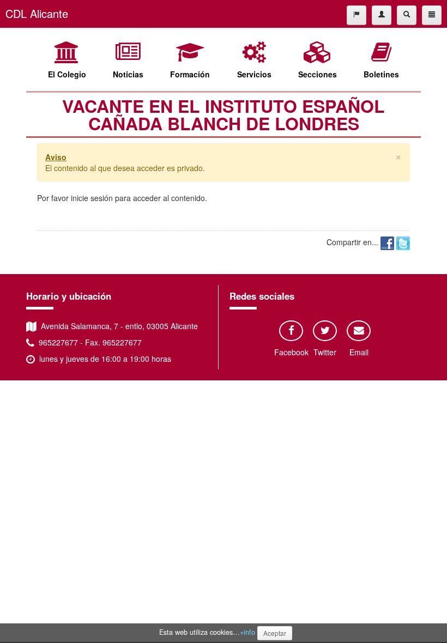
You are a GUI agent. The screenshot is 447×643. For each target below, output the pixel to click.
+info (247, 632)
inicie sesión (92, 197)
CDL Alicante (36, 13)
